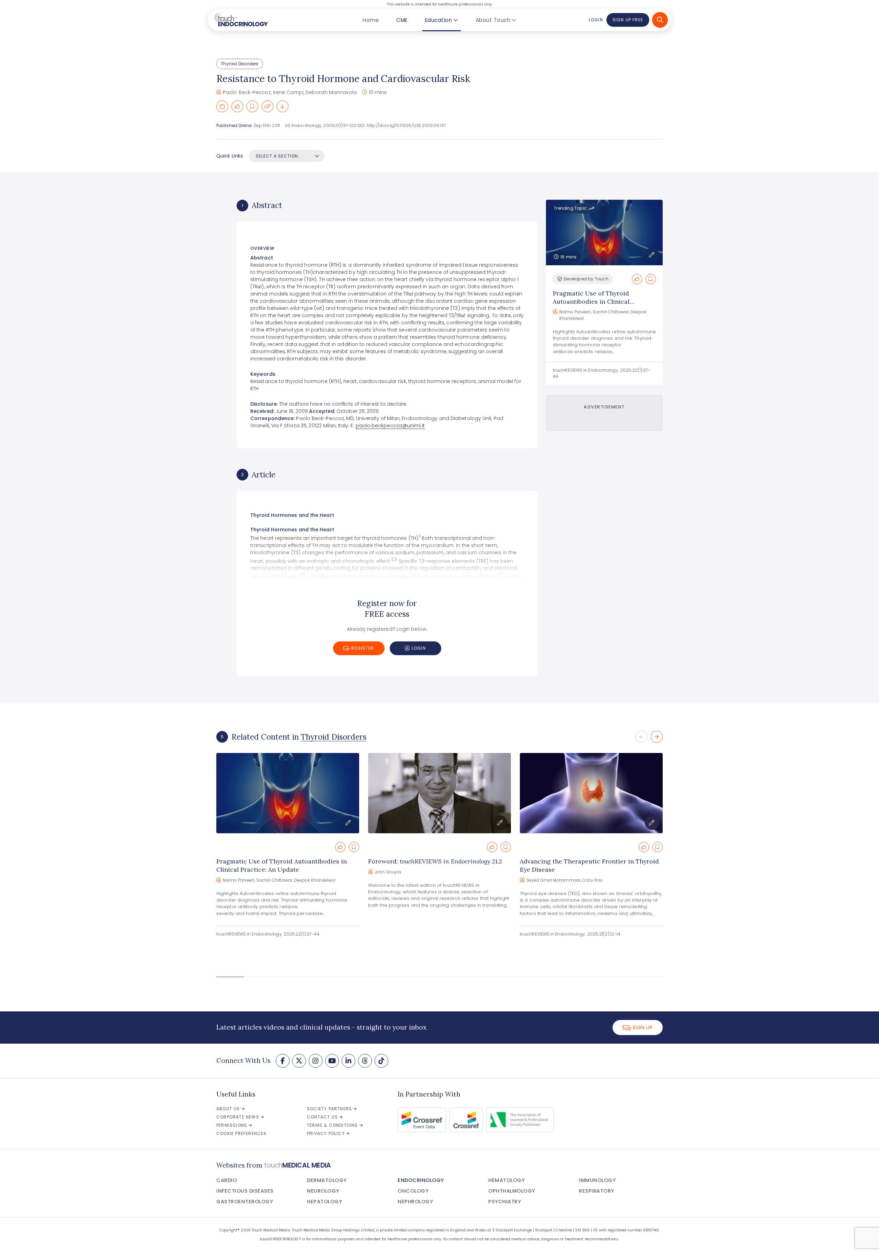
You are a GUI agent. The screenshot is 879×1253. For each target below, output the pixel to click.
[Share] (222, 106)
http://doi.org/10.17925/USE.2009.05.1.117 (406, 125)
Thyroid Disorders (239, 64)
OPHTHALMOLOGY (511, 1190)
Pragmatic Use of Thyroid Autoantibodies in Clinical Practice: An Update (591, 301)
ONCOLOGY (413, 1190)
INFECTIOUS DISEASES (245, 1190)
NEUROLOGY (323, 1190)
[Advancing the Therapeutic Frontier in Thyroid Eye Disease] (591, 793)
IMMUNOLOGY (597, 1180)
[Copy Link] (267, 106)
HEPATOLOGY (324, 1201)
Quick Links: (230, 155)
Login (596, 20)
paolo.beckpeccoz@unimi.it (390, 425)
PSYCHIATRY (504, 1201)
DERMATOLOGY (327, 1180)
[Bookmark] (252, 106)
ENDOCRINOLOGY (421, 1180)
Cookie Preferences (241, 1133)
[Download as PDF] (282, 106)
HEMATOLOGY (506, 1180)
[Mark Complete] (237, 106)
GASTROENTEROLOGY (244, 1201)
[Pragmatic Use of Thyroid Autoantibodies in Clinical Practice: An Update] (287, 793)
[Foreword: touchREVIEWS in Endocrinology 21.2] (439, 793)
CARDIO (226, 1180)
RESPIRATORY (596, 1190)
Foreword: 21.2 (435, 861)
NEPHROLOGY (415, 1201)
